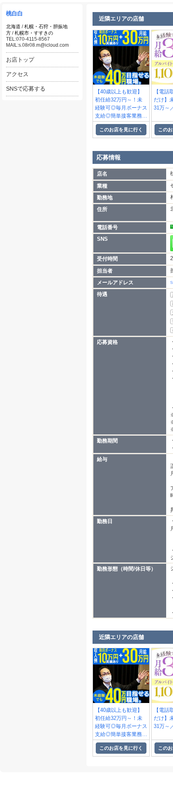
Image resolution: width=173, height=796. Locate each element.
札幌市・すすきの (33, 33)
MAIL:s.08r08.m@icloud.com (37, 45)
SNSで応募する (25, 88)
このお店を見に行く (121, 129)
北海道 (13, 26)
